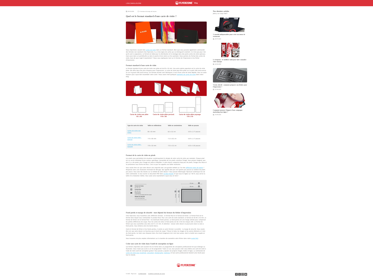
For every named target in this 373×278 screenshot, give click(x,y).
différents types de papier (194, 168)
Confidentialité (142, 274)
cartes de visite (151, 50)
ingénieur (167, 253)
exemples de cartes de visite (186, 74)
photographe (159, 253)
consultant (150, 253)
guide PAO (194, 238)
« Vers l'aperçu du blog (133, 3)
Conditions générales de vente (156, 274)
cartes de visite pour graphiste (136, 253)
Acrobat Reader (168, 174)
